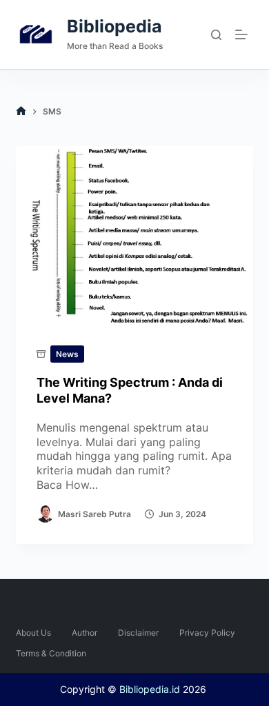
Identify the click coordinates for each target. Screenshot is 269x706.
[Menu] (244, 34)
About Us (33, 632)
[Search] (216, 35)
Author (84, 632)
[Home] (21, 111)
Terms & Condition (51, 653)
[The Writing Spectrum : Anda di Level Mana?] (134, 234)
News (67, 354)
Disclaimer (138, 632)
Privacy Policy (207, 632)
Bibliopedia (114, 26)
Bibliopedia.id (149, 689)
